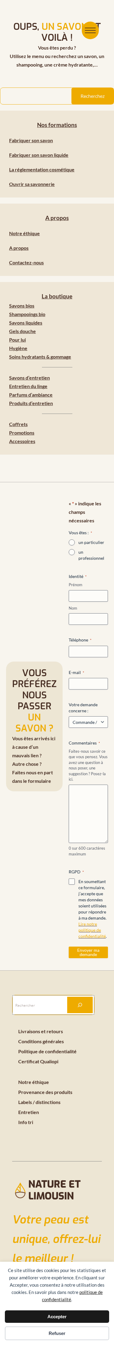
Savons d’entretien (29, 377)
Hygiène (18, 348)
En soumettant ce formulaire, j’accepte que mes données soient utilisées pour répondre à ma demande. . (92, 909)
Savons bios (21, 305)
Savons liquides (25, 322)
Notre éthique (24, 233)
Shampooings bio (27, 314)
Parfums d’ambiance (31, 394)
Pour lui (17, 339)
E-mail (76, 672)
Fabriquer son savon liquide (38, 155)
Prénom (75, 584)
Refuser (57, 1333)
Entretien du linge (28, 386)
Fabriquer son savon (31, 140)
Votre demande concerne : (83, 707)
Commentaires (84, 742)
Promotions (21, 432)
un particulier (91, 542)
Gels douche (22, 331)
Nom (73, 608)
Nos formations (57, 124)
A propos (57, 217)
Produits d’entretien (31, 403)
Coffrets (18, 424)
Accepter (57, 1316)
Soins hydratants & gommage (40, 356)
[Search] (80, 1005)
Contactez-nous (26, 262)
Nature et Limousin (54, 1190)
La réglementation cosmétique (41, 169)
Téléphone (80, 639)
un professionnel (91, 555)
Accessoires (22, 441)
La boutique (57, 296)
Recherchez (93, 96)
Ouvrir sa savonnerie (32, 184)
